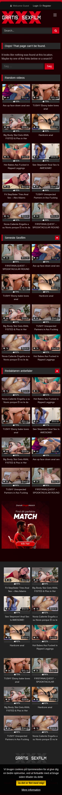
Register (47, 5)
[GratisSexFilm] (25, 18)
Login (35, 5)
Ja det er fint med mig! (31, 783)
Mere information (31, 789)
